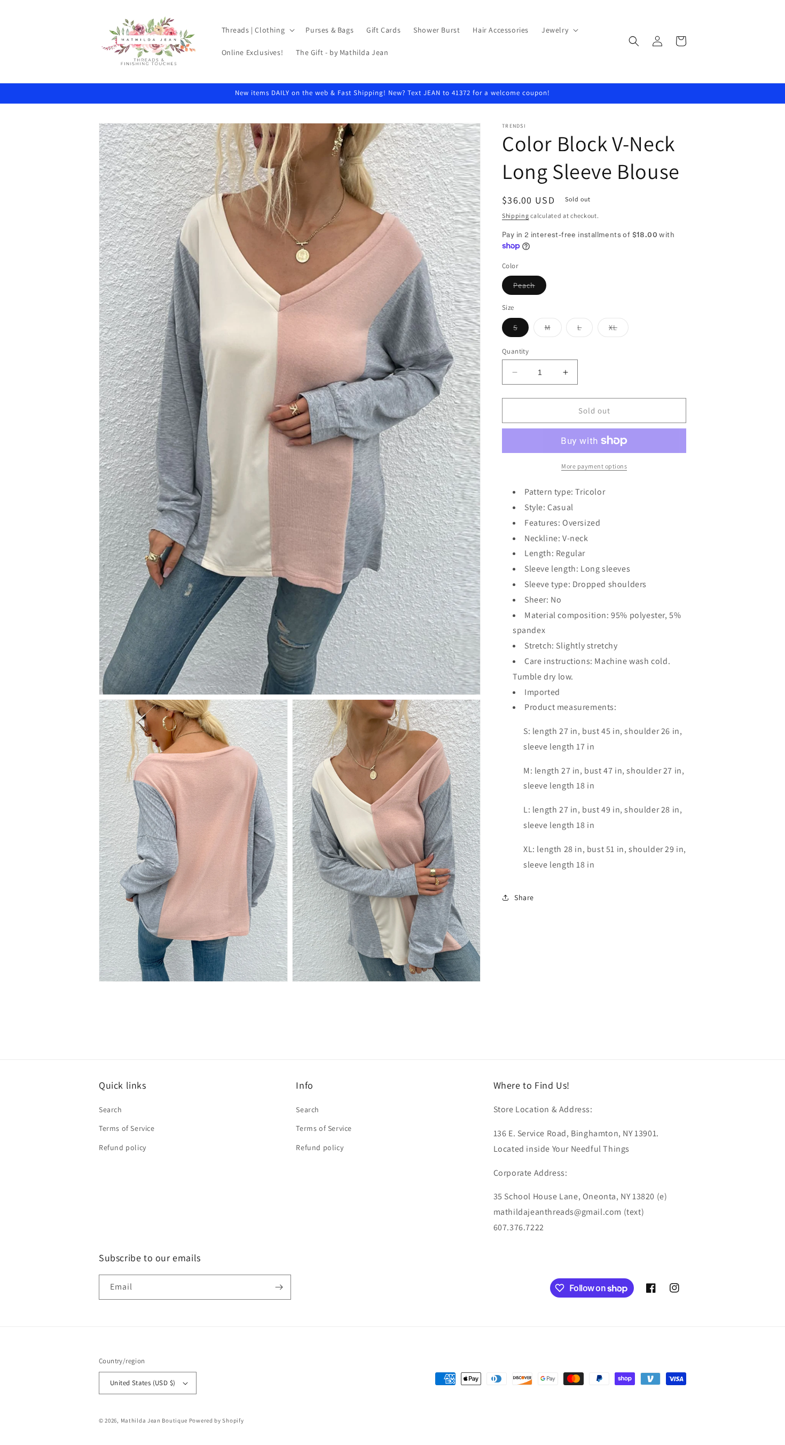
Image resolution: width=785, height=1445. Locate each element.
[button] (257, 30)
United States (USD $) (142, 1382)
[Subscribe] (279, 1287)
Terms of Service (127, 1128)
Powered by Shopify (216, 1420)
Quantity (515, 351)
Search (110, 1109)
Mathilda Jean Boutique (154, 1420)
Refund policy (122, 1147)
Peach (529, 287)
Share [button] (524, 897)
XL (619, 329)
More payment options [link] (594, 466)
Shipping (515, 216)
